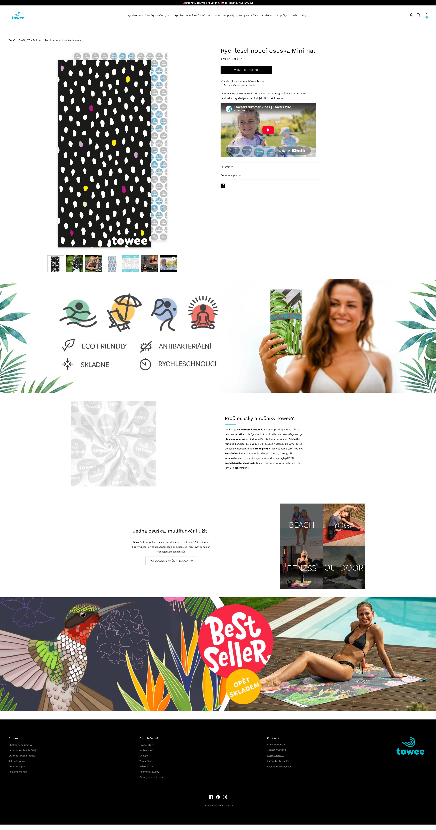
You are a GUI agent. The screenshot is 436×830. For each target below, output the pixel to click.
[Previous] (17, 150)
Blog (303, 15)
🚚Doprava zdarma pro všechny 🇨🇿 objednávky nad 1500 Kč (218, 2)
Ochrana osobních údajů (23, 750)
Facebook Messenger (279, 766)
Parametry (227, 166)
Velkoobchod (146, 766)
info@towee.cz (275, 755)
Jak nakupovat (17, 761)
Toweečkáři (145, 761)
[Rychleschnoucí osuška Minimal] (55, 263)
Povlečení (267, 15)
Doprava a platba (231, 175)
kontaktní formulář (278, 761)
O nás (294, 15)
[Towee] (20, 15)
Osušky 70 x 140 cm (29, 40)
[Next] (207, 150)
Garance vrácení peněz (22, 755)
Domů (12, 40)
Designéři (144, 755)
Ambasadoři (146, 750)
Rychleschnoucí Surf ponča (191, 15)
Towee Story (146, 745)
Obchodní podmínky (20, 745)
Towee (213, 805)
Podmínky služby (149, 771)
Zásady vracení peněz (152, 777)
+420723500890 (276, 750)
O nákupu (15, 738)
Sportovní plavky (225, 15)
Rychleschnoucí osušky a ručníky (146, 15)
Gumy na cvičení (248, 15)
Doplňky (282, 15)
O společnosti (148, 738)
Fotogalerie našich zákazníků (171, 560)
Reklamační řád (18, 771)
